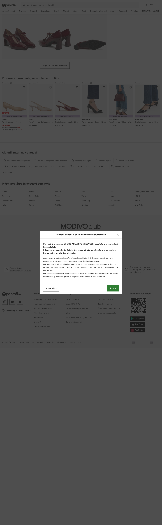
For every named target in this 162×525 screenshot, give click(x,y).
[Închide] (118, 234)
